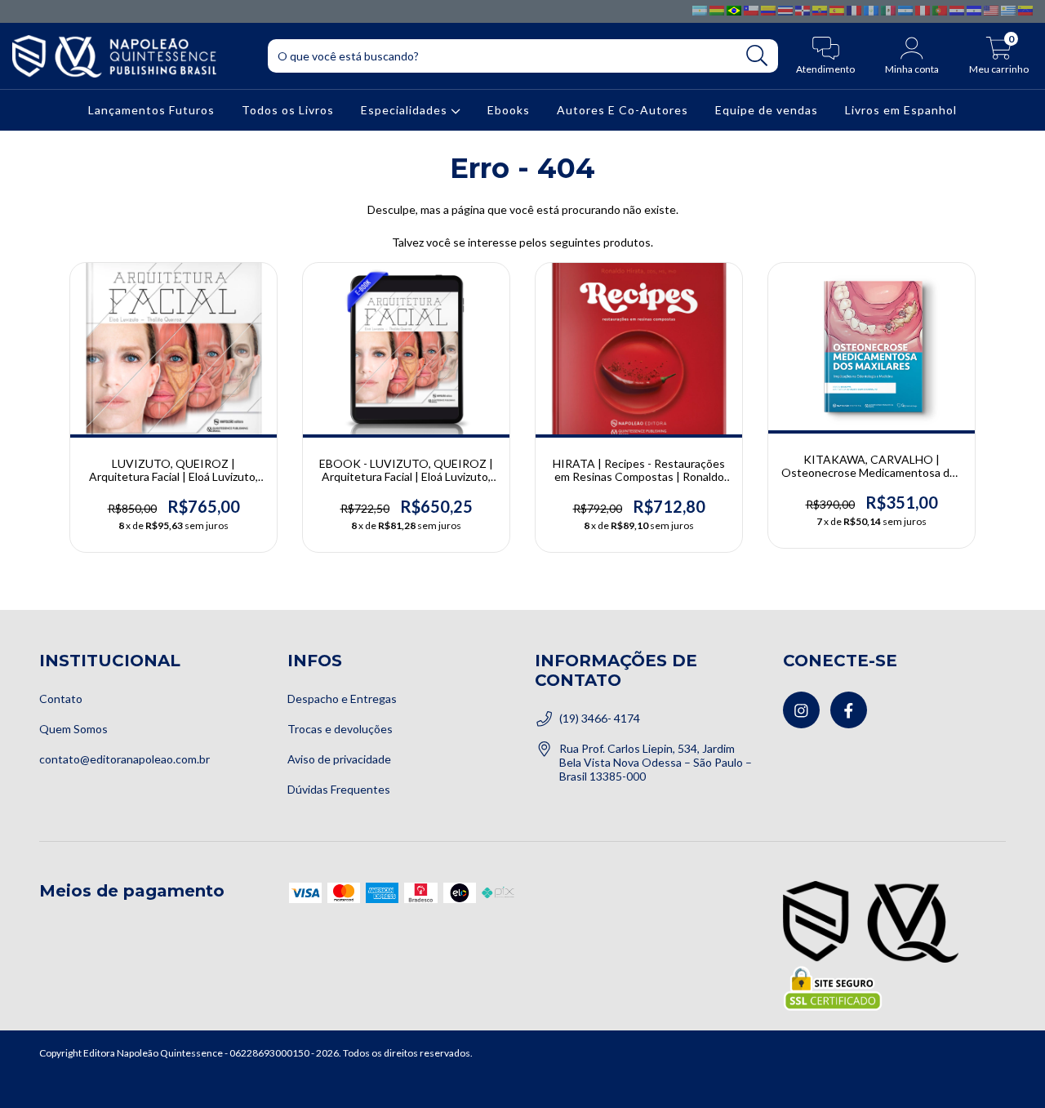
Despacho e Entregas (342, 698)
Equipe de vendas (766, 111)
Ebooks (508, 111)
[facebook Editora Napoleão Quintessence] (848, 710)
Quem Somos (73, 729)
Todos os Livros (288, 111)
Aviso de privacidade (339, 759)
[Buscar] (757, 56)
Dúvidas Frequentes (338, 789)
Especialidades (406, 111)
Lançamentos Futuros (151, 111)
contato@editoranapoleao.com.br (124, 759)
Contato (60, 698)
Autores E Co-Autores (622, 111)
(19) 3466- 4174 (599, 718)
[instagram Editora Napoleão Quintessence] (801, 710)
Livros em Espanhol (901, 111)
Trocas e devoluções (340, 729)
